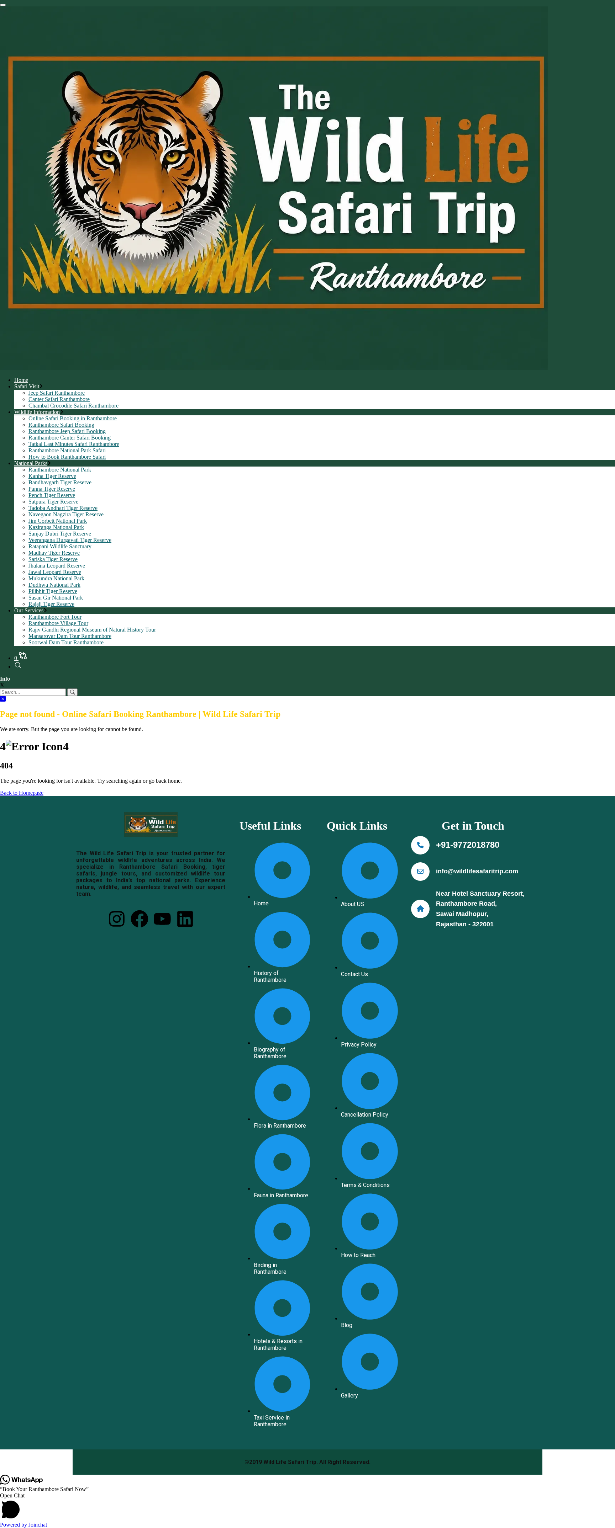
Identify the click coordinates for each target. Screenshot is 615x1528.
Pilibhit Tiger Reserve (52, 591)
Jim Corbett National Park (57, 521)
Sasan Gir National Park (55, 598)
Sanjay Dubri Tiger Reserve (59, 534)
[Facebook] (139, 919)
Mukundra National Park (56, 578)
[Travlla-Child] (274, 368)
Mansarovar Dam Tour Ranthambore (69, 636)
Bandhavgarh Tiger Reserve (59, 482)
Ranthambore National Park (59, 470)
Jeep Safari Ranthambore (56, 393)
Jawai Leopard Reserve (54, 572)
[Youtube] (162, 919)
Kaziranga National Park (56, 527)
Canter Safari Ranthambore (59, 399)
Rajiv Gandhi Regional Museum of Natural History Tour (92, 630)
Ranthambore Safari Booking (61, 425)
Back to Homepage (21, 793)
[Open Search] (17, 667)
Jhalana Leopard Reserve (56, 566)
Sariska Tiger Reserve (53, 559)
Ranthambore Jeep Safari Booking (67, 431)
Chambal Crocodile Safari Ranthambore (73, 406)
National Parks (30, 463)
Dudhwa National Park (54, 585)
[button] (307, 1507)
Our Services (28, 610)
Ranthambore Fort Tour (55, 617)
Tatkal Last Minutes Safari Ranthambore (73, 444)
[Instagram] (117, 919)
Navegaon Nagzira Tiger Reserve (66, 514)
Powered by (23, 1525)
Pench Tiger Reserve (51, 495)
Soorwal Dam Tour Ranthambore (66, 642)
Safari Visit (26, 386)
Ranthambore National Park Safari (67, 450)
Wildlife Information (37, 412)
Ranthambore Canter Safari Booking (69, 438)
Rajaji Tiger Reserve (51, 604)
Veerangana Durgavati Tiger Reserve (69, 540)
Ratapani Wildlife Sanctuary (59, 546)
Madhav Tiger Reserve (54, 553)
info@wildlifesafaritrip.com (477, 871)
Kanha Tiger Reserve (52, 476)
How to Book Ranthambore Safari (67, 457)
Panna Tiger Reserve (51, 489)
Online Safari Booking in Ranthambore (72, 418)
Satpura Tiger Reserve (53, 502)
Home (21, 380)
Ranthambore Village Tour (58, 623)
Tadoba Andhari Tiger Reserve (63, 508)
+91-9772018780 (467, 845)
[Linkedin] (185, 919)
